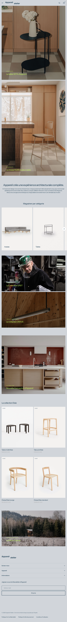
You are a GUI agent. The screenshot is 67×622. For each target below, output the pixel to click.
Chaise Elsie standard (41, 500)
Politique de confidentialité (9, 617)
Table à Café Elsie (7, 450)
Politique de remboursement (26, 617)
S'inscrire (33, 593)
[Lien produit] (17, 431)
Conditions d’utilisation (42, 617)
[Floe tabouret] (33, 128)
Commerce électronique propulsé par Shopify (26, 612)
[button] (2, 3)
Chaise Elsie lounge (8, 500)
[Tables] (48, 228)
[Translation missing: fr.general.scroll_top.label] (65, 620)
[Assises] (17, 228)
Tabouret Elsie (38, 450)
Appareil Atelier (10, 612)
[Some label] (33, 310)
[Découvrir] (33, 528)
